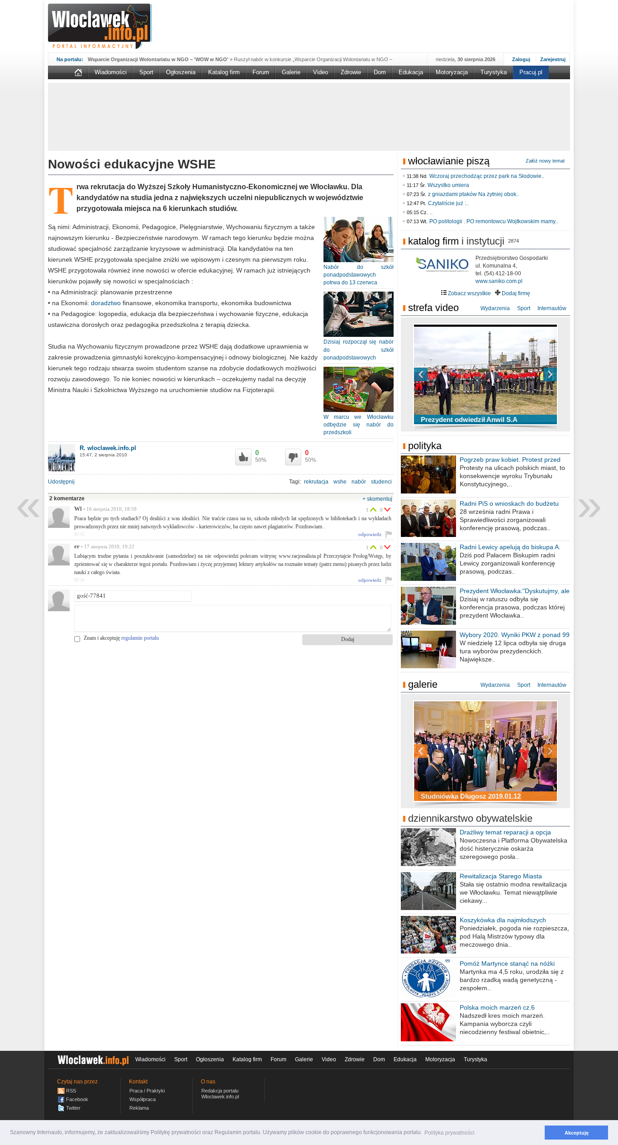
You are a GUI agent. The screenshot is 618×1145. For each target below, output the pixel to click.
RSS (71, 1090)
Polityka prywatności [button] (449, 1133)
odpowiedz (369, 534)
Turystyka (493, 72)
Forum (260, 72)
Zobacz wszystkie (469, 293)
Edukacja (411, 72)
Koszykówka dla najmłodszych (503, 920)
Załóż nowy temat (545, 160)
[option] (485, 374)
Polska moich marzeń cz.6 (497, 1007)
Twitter (73, 1108)
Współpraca (142, 1099)
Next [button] (534, 374)
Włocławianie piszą (449, 161)
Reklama (139, 1108)
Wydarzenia (495, 308)
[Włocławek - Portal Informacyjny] (100, 26)
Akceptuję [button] (577, 1132)
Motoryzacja (452, 72)
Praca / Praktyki (147, 1090)
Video (320, 72)
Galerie (291, 72)
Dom (380, 72)
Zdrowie (351, 72)
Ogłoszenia (180, 72)
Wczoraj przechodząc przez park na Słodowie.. (486, 176)
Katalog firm (224, 72)
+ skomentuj (377, 499)
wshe (340, 482)
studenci (381, 482)
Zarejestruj (553, 59)
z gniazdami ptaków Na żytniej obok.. (473, 194)
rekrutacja (316, 482)
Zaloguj (521, 59)
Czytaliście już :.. (448, 203)
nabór (359, 482)
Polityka (425, 445)
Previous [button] (436, 374)
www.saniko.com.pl (499, 281)
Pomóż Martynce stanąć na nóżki (507, 963)
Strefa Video (433, 307)
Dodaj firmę (515, 293)
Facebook (77, 1099)
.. (431, 212)
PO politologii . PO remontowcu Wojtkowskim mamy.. (493, 221)
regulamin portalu (140, 638)
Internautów (551, 308)
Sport (146, 72)
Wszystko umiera (448, 185)
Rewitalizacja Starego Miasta (501, 876)
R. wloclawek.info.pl (108, 448)
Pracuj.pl (530, 72)
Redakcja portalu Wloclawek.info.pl (220, 1093)
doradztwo (106, 303)
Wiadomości (111, 72)
